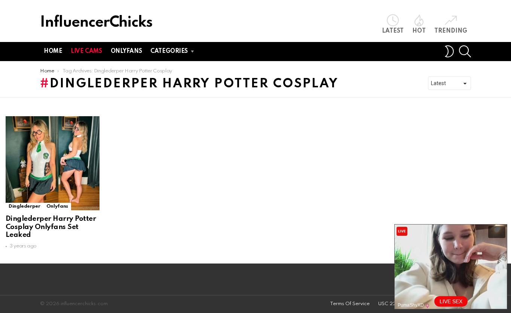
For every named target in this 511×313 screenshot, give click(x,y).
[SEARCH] (465, 51)
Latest (393, 31)
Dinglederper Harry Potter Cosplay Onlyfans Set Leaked (51, 226)
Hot (419, 31)
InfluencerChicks (96, 22)
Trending (450, 31)
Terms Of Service (350, 303)
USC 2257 (390, 303)
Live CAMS (86, 51)
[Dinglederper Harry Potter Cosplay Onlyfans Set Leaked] (53, 163)
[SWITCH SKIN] (449, 51)
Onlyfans (126, 51)
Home (53, 51)
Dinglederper (24, 206)
